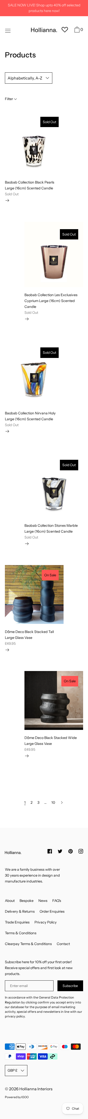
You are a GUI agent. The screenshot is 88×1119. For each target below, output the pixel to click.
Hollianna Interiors (36, 1088)
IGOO (25, 1097)
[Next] (62, 802)
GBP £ (12, 1070)
